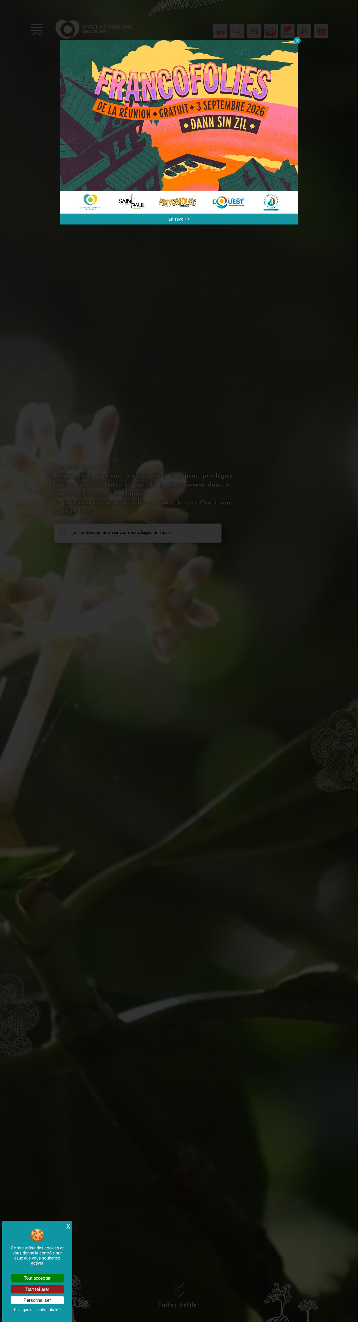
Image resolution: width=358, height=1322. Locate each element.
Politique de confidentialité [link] (37, 1309)
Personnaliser (37, 1300)
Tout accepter (37, 1278)
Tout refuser (37, 1289)
